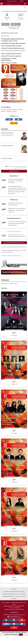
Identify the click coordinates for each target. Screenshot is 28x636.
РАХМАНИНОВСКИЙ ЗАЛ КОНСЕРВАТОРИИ (14, 11)
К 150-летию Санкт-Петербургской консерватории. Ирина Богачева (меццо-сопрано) (17, 223)
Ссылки (18, 596)
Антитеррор (22, 593)
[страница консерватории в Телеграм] (6, 620)
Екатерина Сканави (7, 145)
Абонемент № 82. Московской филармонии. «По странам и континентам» (15, 181)
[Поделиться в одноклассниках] (14, 123)
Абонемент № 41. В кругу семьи (9, 283)
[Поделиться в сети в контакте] (9, 119)
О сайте (23, 596)
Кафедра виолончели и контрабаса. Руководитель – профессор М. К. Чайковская (17, 210)
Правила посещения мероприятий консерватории (14, 246)
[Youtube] (21, 620)
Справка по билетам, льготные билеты (11, 255)
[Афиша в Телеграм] (14, 628)
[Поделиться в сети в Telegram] (18, 119)
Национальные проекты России (10, 593)
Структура (14, 589)
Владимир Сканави (7, 133)
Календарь (16, 24)
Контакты (14, 598)
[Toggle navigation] (25, 7)
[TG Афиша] (14, 620)
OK (20, 634)
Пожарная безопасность (9, 596)
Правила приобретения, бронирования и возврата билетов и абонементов (14, 251)
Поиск (6, 24)
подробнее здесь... (23, 167)
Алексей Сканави (6, 158)
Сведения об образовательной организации (14, 591)
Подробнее (15, 634)
